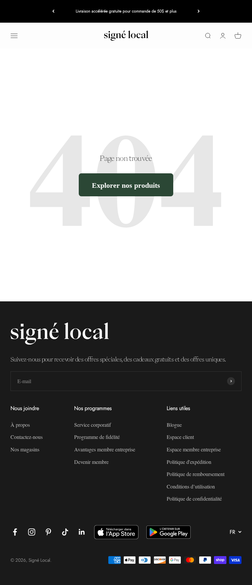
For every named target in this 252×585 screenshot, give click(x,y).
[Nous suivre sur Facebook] (14, 532)
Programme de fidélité (97, 436)
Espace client (180, 436)
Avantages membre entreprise (104, 449)
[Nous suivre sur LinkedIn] (81, 532)
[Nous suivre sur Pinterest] (48, 532)
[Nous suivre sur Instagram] (31, 532)
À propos (20, 424)
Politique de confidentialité (194, 498)
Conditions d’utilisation (191, 486)
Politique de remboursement (195, 473)
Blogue (174, 424)
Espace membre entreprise (194, 449)
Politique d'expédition (189, 461)
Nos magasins (24, 449)
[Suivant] (199, 11)
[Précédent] (53, 11)
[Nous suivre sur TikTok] (65, 532)
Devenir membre (91, 461)
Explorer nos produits (126, 185)
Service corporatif (92, 424)
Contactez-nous (26, 436)
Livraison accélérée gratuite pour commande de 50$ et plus (126, 11)
